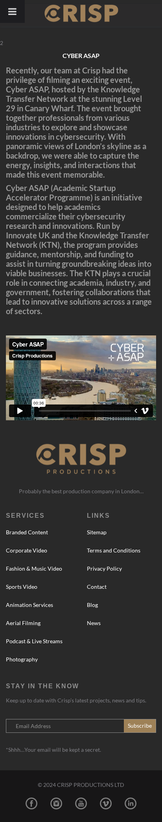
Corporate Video (26, 550)
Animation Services (29, 604)
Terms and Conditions (113, 550)
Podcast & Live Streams (34, 641)
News (94, 623)
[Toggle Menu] (12, 11)
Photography (22, 659)
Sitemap (97, 532)
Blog (92, 604)
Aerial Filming (23, 623)
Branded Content (27, 532)
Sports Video (21, 586)
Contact (97, 586)
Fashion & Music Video (34, 568)
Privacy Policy (104, 568)
